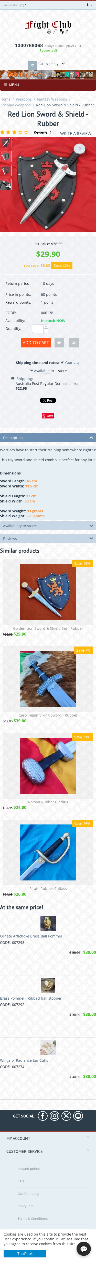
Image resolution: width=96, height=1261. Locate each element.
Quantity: (13, 328)
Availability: (15, 320)
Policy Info (26, 1206)
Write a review (75, 133)
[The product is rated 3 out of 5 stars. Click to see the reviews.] (15, 132)
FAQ (21, 1181)
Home (5, 99)
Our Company (28, 1193)
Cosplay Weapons (16, 105)
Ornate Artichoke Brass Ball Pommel (31, 936)
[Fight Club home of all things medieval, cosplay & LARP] (48, 26)
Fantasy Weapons (52, 99)
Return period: (17, 283)
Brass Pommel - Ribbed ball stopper (31, 998)
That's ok (25, 1253)
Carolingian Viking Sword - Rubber (48, 715)
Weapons (24, 99)
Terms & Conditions (33, 1218)
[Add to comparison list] (74, 342)
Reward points (29, 1168)
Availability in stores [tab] (20, 525)
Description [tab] (13, 437)
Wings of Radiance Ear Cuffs (24, 1060)
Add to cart (36, 342)
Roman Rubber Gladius (48, 802)
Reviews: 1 (43, 132)
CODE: (10, 312)
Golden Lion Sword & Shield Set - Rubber (48, 628)
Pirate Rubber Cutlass (48, 889)
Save (50, 416)
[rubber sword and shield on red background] (48, 184)
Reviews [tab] (10, 538)
